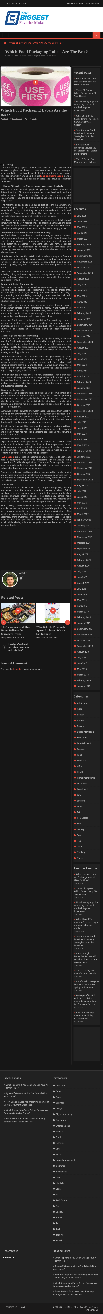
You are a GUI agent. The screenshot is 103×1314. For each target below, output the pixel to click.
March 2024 (83, 376)
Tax (79, 841)
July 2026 (81, 216)
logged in (17, 669)
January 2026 (83, 250)
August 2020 (83, 566)
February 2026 (84, 244)
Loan (79, 806)
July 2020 (81, 571)
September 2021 (85, 548)
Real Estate (82, 818)
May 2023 (82, 434)
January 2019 (83, 623)
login (7, 3)
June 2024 (82, 359)
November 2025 (84, 261)
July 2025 (81, 284)
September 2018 (85, 646)
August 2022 (83, 485)
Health (80, 772)
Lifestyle (81, 800)
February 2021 (84, 560)
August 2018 (83, 652)
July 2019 (81, 589)
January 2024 (83, 388)
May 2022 (82, 502)
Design (80, 726)
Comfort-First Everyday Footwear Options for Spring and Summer (86, 984)
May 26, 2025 (17, 119)
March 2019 (83, 611)
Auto (79, 709)
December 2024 (84, 325)
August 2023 (83, 416)
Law (79, 795)
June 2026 (82, 221)
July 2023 (81, 422)
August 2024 (83, 348)
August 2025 (83, 279)
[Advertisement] (47, 141)
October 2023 (83, 405)
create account (20, 3)
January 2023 (83, 457)
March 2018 (83, 674)
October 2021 (83, 543)
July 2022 (81, 491)
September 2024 (85, 342)
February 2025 (84, 313)
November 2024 (84, 330)
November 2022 (84, 468)
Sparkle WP (93, 1310)
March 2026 (83, 239)
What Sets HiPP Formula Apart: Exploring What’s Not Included (15, 630)
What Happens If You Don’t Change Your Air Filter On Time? (85, 81)
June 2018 (82, 663)
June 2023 (82, 428)
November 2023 (84, 399)
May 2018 (82, 669)
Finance (80, 749)
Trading (81, 852)
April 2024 (82, 370)
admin (5, 119)
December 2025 (84, 256)
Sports (80, 835)
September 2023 (85, 411)
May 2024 (82, 365)
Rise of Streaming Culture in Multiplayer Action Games (84, 1015)
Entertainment (84, 743)
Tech (79, 846)
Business (81, 720)
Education (82, 737)
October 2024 (83, 336)
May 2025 (82, 296)
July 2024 (81, 353)
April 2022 (82, 508)
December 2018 (84, 629)
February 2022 (84, 520)
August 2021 (83, 554)
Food (34, 119)
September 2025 (85, 273)
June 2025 (82, 290)
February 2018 (84, 680)
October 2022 (83, 474)
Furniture (81, 760)
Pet (78, 812)
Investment (82, 789)
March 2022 (83, 514)
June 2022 (82, 497)
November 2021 (84, 537)
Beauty (80, 714)
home (22, 1307)
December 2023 (84, 393)
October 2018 (83, 640)
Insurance (82, 783)
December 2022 (84, 462)
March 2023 (83, 445)
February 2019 (84, 617)
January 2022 (83, 525)
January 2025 (83, 319)
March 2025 (83, 307)
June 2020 (82, 577)
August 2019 (83, 583)
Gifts (79, 766)
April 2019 (82, 606)
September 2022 (85, 479)
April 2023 (82, 439)
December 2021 (84, 531)
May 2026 (82, 227)
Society (80, 829)
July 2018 (81, 657)
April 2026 (82, 233)
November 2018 (84, 634)
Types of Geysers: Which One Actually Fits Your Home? (36, 43)
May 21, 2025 (43, 634)
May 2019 (82, 600)
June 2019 (82, 594)
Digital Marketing (85, 732)
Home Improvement (86, 778)
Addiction (82, 703)
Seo (79, 823)
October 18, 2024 (10, 637)
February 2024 (84, 382)
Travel (80, 858)
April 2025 (82, 302)
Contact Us (8, 1257)
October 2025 (83, 267)
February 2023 (84, 451)
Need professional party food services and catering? (52, 628)
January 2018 (83, 686)
